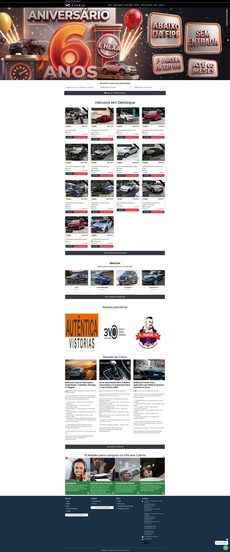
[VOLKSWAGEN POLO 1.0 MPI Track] (127, 188)
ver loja (69, 137)
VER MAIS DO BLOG (115, 447)
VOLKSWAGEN (96, 120)
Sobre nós (121, 504)
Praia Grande (96, 501)
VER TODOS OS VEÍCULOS (115, 253)
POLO (119, 195)
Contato (161, 5)
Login (69, 1)
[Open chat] (225, 547)
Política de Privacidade (125, 506)
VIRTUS (94, 123)
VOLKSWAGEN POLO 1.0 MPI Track (125, 203)
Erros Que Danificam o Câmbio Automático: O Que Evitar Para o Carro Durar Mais (114, 385)
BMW (68, 504)
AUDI (67, 501)
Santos (94, 504)
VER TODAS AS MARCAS (115, 297)
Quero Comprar (118, 5)
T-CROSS (95, 159)
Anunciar (77, 1)
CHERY (68, 511)
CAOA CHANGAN (71, 509)
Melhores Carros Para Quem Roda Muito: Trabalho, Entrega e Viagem (80, 385)
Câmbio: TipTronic (149, 182)
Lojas (155, 5)
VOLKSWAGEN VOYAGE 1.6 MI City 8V (126, 130)
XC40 (119, 159)
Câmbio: (69, 109)
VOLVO (69, 156)
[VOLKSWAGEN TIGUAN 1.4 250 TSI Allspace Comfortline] (153, 188)
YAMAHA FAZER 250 (71, 130)
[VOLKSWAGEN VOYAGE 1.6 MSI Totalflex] (153, 116)
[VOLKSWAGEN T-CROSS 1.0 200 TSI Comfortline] (102, 152)
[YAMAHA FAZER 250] (76, 116)
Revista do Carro (146, 5)
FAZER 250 (70, 123)
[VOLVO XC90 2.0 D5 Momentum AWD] (76, 152)
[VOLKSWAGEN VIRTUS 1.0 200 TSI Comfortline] (102, 116)
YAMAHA (69, 120)
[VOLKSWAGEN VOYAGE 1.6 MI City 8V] (127, 116)
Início (110, 5)
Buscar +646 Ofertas (116, 93)
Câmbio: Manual (123, 109)
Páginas (136, 5)
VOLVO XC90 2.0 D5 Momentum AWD (75, 166)
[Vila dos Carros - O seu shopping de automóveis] (75, 5)
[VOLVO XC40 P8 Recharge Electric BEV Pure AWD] (127, 152)
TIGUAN (146, 195)
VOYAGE (120, 123)
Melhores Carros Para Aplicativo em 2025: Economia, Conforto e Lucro (148, 385)
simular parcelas (80, 137)
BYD (67, 506)
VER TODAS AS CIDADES (102, 507)
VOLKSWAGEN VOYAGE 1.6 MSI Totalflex (153, 130)
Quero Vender (128, 5)
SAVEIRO (146, 159)
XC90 (68, 159)
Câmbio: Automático (99, 109)
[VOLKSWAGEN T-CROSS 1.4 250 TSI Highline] (76, 188)
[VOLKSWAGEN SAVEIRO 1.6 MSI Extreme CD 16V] (153, 152)
